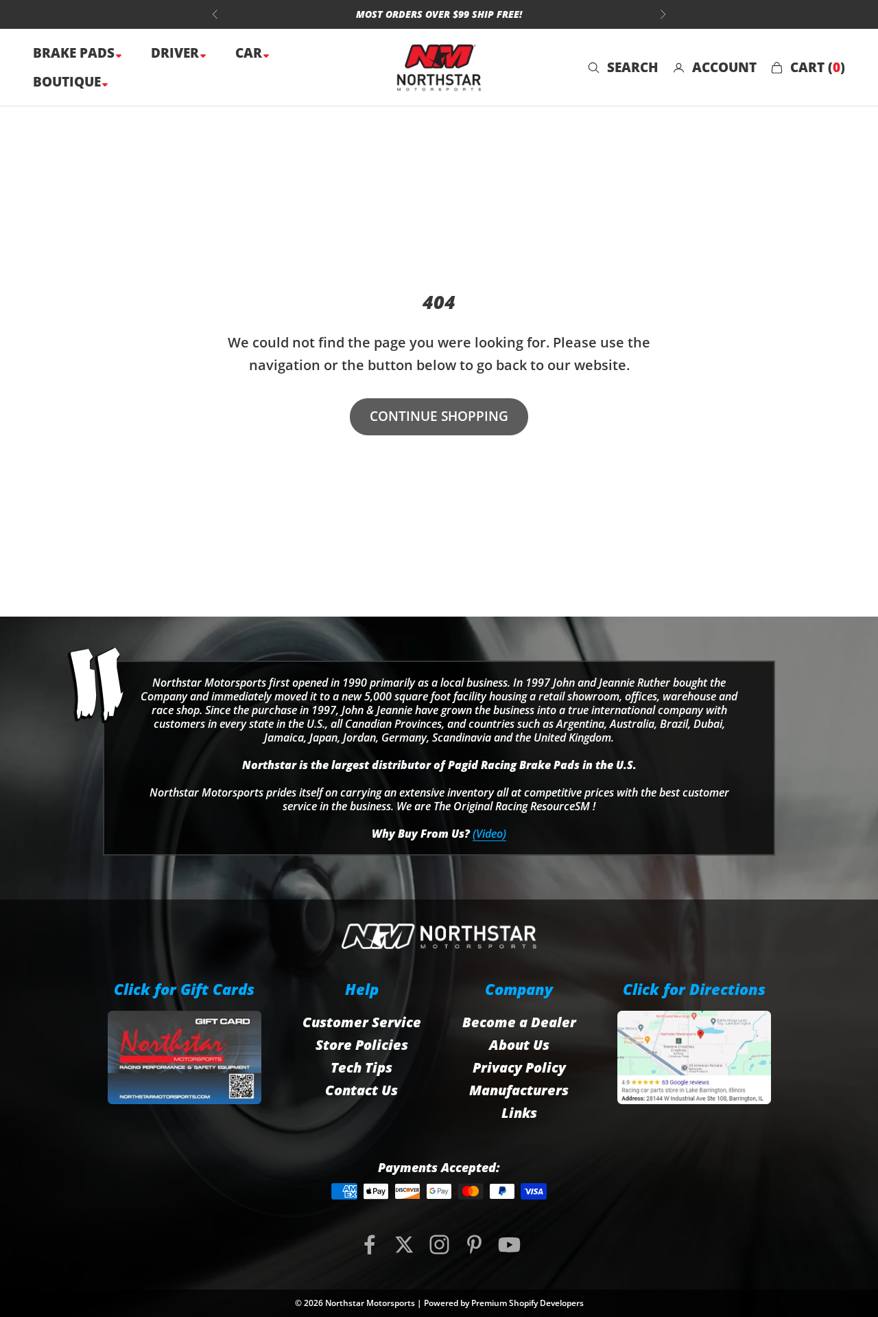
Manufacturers (519, 1090)
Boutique (68, 82)
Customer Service (361, 1022)
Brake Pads (75, 53)
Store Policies (362, 1044)
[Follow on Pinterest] (474, 1245)
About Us (519, 1044)
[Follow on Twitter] (404, 1245)
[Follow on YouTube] (509, 1245)
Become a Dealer (519, 1022)
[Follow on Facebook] (369, 1245)
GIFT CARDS (514, 18)
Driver (176, 53)
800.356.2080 (366, 18)
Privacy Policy (519, 1067)
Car (250, 53)
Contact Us (361, 1090)
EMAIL (441, 18)
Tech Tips (361, 1067)
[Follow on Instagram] (439, 1245)
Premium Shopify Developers (527, 1303)
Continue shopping (439, 416)
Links (519, 1112)
